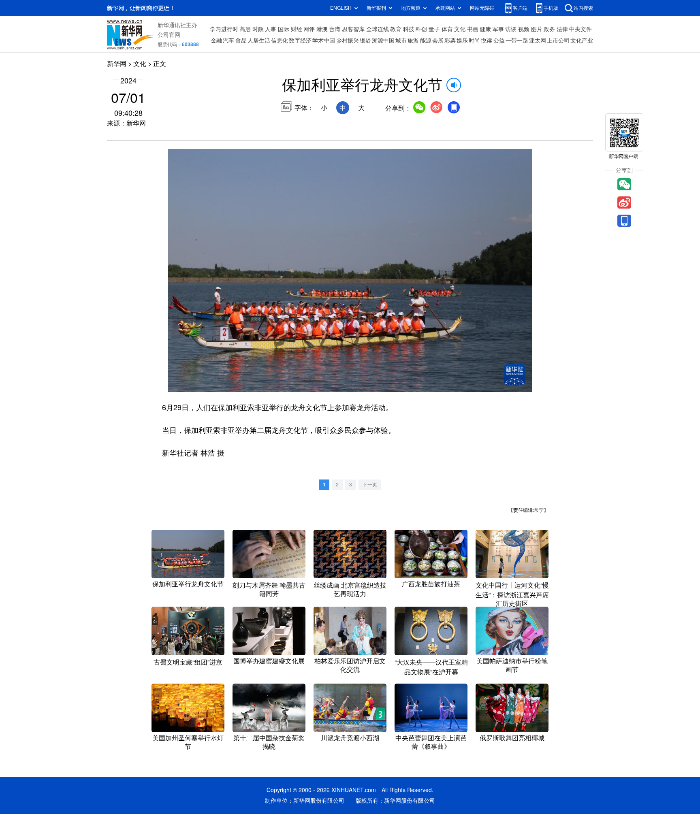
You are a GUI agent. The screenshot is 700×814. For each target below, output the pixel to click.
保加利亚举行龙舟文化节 (188, 584)
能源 (425, 40)
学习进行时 (224, 29)
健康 (485, 29)
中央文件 (580, 29)
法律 (562, 29)
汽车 (228, 40)
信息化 (279, 40)
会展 (438, 40)
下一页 (370, 484)
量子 (434, 29)
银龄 (365, 40)
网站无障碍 (482, 8)
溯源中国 (383, 40)
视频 (523, 29)
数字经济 (300, 40)
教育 (395, 29)
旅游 (413, 40)
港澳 (322, 29)
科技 (408, 29)
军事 (498, 29)
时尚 (474, 40)
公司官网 (169, 35)
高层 (245, 29)
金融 (216, 40)
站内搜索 (583, 8)
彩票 (450, 40)
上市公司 (558, 40)
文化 (459, 29)
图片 (536, 29)
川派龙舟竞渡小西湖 (350, 738)
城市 (401, 40)
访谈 (510, 29)
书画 (472, 29)
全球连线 (377, 29)
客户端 (520, 8)
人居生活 (259, 40)
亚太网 (537, 40)
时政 (258, 29)
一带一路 (517, 40)
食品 (241, 40)
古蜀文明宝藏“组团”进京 (188, 662)
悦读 (486, 40)
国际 (283, 29)
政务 (549, 29)
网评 (309, 29)
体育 (447, 29)
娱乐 (462, 40)
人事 (270, 29)
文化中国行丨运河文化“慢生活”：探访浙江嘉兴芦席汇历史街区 (512, 594)
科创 (421, 29)
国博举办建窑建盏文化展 (269, 661)
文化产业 (581, 40)
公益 (499, 40)
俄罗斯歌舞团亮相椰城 (512, 738)
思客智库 (353, 29)
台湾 (334, 29)
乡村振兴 (347, 40)
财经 (296, 29)
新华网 (116, 63)
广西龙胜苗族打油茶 (431, 584)
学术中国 (323, 40)
